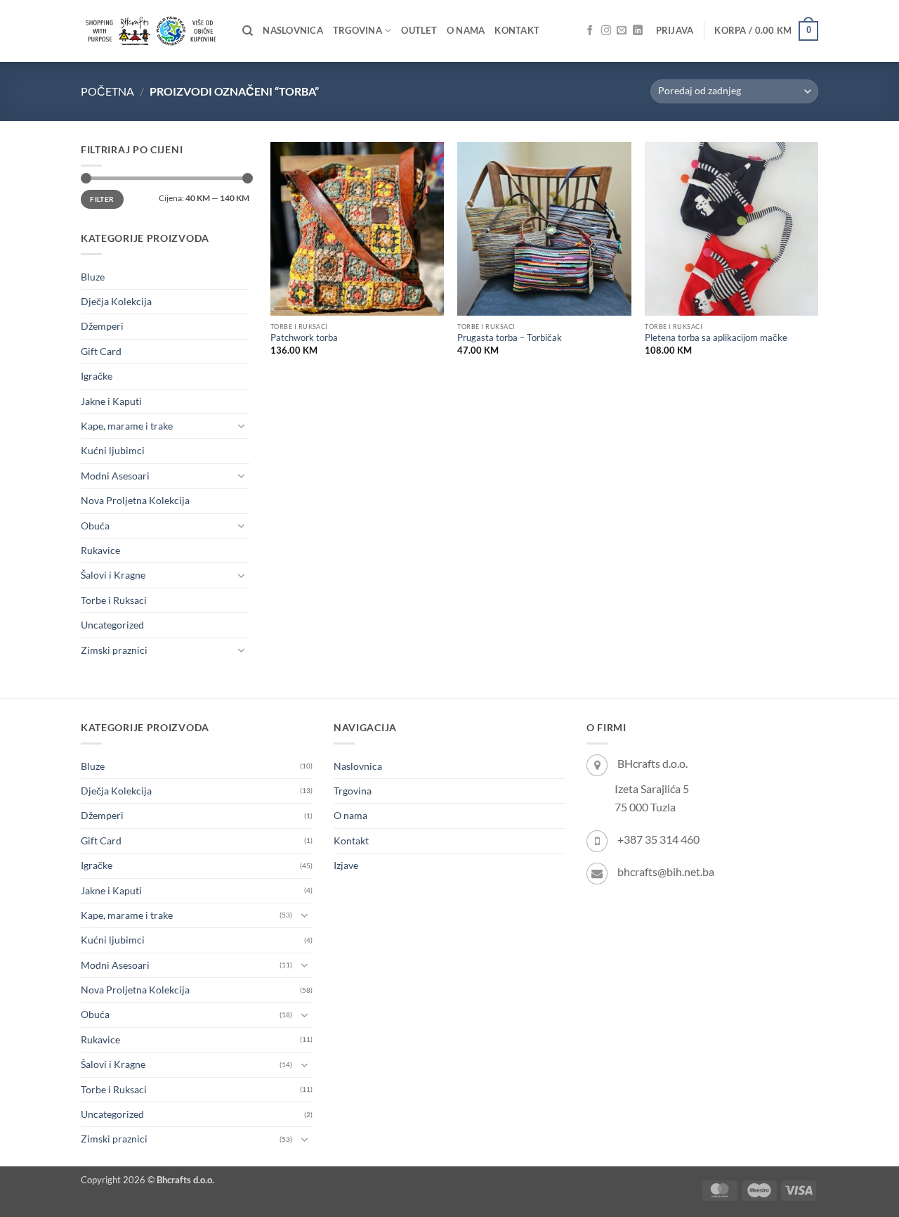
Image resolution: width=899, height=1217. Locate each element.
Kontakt (516, 30)
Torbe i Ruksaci (114, 600)
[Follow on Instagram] (606, 31)
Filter (102, 199)
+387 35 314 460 (658, 839)
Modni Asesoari (115, 476)
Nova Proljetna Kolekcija (135, 500)
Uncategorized (112, 625)
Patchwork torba (304, 338)
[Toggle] (240, 426)
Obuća (95, 526)
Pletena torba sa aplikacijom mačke (716, 338)
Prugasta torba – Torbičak (509, 338)
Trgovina (357, 30)
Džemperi (102, 326)
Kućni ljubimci (113, 450)
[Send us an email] (621, 31)
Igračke (96, 376)
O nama (466, 30)
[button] (675, 31)
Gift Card (101, 351)
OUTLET (419, 30)
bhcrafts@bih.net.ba (665, 871)
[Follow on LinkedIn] (638, 31)
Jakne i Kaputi (111, 401)
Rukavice (100, 550)
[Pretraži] (247, 31)
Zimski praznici (114, 650)
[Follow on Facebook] (590, 31)
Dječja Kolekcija (116, 301)
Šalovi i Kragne (113, 575)
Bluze (93, 277)
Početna (107, 91)
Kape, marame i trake (127, 426)
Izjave (346, 865)
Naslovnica (293, 30)
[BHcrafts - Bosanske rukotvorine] (151, 31)
